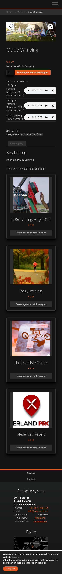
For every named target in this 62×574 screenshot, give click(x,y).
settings (42, 562)
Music (20, 12)
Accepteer (10, 569)
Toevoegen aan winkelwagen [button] (31, 232)
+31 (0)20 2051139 (38, 508)
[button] (50, 26)
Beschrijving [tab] (16, 143)
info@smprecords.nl (38, 511)
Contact (31, 479)
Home (9, 12)
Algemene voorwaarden (40, 519)
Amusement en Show (31, 134)
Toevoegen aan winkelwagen (32, 72)
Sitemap (31, 473)
